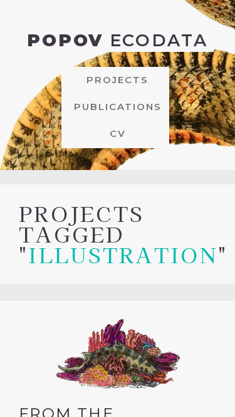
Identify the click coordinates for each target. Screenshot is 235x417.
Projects (117, 80)
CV (118, 133)
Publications (118, 107)
